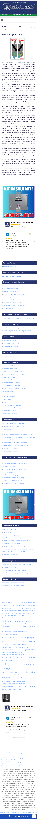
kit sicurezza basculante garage (18, 637)
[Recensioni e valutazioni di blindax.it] (9, 266)
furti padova (6, 626)
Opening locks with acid (10, 532)
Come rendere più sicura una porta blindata (15, 442)
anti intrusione (21, 606)
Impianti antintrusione (9, 394)
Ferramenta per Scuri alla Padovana (13, 297)
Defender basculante (9, 472)
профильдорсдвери (14, 689)
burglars (32, 611)
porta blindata (30, 650)
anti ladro (31, 606)
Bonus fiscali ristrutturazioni (11, 343)
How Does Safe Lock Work (10, 554)
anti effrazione (28, 602)
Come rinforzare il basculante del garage (14, 388)
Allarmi (5, 402)
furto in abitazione (8, 629)
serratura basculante (6, 675)
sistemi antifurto (7, 687)
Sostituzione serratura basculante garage (14, 469)
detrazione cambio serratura (11, 618)
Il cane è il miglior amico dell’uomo (13, 405)
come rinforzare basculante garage (13, 615)
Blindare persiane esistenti (10, 288)
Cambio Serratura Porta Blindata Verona (14, 585)
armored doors (23, 611)
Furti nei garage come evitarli (11, 385)
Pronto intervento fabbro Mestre (12, 652)
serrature (6, 678)
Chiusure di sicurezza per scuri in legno (14, 294)
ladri (4, 641)
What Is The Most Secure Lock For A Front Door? (17, 552)
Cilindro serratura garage (10, 466)
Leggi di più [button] (9, 248)
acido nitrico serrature (9, 602)
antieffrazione (8, 605)
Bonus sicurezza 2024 (9, 340)
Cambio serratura (8, 429)
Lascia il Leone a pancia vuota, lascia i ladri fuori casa (18, 434)
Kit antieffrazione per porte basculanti (13, 483)
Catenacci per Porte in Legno (11, 300)
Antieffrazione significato (10, 410)
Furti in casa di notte (9, 377)
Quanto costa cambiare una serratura (13, 426)
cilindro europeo (7, 613)
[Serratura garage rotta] (18, 49)
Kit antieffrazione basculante (14, 631)
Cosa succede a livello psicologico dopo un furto (16, 408)
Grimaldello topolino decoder (11, 413)
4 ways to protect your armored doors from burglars (18, 549)
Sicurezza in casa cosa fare (13, 681)
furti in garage (30, 624)
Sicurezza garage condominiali (11, 461)
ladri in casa (29, 641)
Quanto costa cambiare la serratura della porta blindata (18, 318)
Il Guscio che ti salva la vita (10, 448)
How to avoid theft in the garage (12, 538)
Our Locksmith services (9, 529)
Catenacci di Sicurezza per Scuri (12, 291)
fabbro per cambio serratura (16, 620)
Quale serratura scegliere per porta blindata (15, 445)
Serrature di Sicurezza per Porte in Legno (14, 305)
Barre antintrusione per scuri (11, 286)
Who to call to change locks (11, 535)
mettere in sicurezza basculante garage (15, 647)
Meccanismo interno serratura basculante (15, 463)
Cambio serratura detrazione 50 (12, 346)
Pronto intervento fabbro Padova (13, 655)
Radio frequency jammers (10, 567)
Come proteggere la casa (10, 368)
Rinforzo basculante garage (11, 475)
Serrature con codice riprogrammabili (13, 328)
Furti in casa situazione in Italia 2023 (13, 374)
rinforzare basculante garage (18, 666)
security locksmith (27, 672)
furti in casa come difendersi (11, 624)
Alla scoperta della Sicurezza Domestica (14, 366)
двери (4, 689)
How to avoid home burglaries (11, 543)
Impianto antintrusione (9, 396)
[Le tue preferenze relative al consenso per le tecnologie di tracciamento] (34, 816)
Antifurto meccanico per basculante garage (15, 480)
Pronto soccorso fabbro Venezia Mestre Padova (18, 659)
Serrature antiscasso (28, 678)
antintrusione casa (28, 608)
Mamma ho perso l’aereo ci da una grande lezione (17, 331)
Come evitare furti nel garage (11, 382)
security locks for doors (10, 672)
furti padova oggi (29, 626)
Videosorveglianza (8, 399)
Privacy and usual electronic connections (14, 570)
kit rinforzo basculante (9, 634)
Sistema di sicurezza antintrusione (13, 684)
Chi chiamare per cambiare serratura (13, 423)
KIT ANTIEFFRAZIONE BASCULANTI (12, 276)
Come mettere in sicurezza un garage (13, 477)
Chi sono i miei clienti (9, 356)
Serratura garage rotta (12, 34)
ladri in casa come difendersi (14, 644)
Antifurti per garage (8, 391)
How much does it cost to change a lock (14, 546)
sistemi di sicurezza (26, 686)
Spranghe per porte (8, 308)
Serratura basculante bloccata (25, 675)
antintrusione (6, 608)
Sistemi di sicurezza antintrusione (12, 371)
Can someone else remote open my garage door (17, 564)
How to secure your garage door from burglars (16, 540)
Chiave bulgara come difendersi (12, 432)
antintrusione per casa (9, 611)
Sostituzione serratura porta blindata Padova (15, 583)
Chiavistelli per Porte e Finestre (12, 302)
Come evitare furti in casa (10, 380)
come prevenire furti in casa (25, 613)
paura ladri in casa (8, 650)
